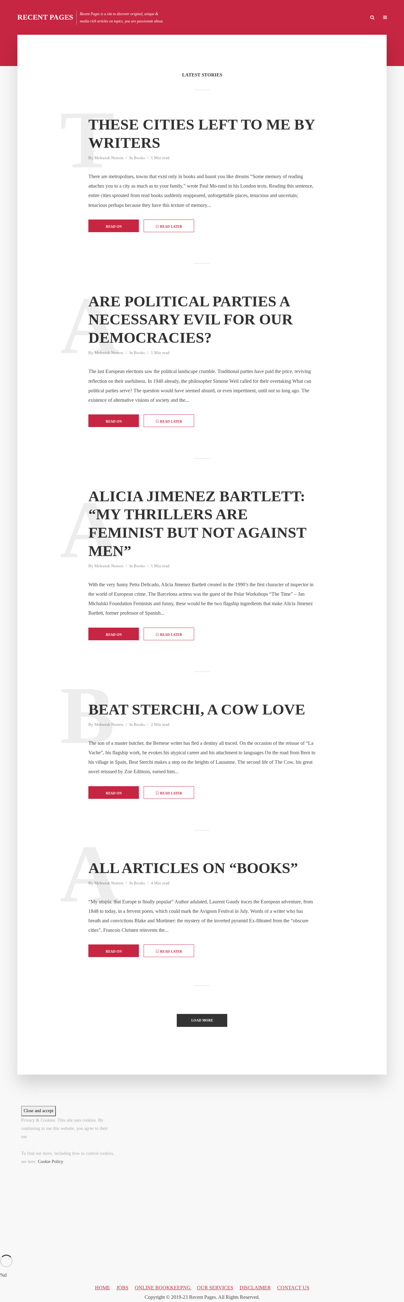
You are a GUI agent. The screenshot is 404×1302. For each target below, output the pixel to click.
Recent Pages (45, 17)
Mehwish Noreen (108, 157)
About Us (352, 18)
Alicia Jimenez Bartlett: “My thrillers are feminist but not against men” (197, 523)
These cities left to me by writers (201, 133)
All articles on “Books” (193, 867)
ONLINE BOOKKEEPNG (163, 1287)
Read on (114, 226)
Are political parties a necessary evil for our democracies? (190, 319)
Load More (202, 1020)
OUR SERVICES (215, 1287)
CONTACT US (293, 1287)
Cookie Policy (50, 1161)
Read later (171, 226)
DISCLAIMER (255, 1287)
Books (139, 157)
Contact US (323, 18)
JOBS (122, 1287)
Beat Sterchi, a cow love (196, 709)
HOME (276, 18)
